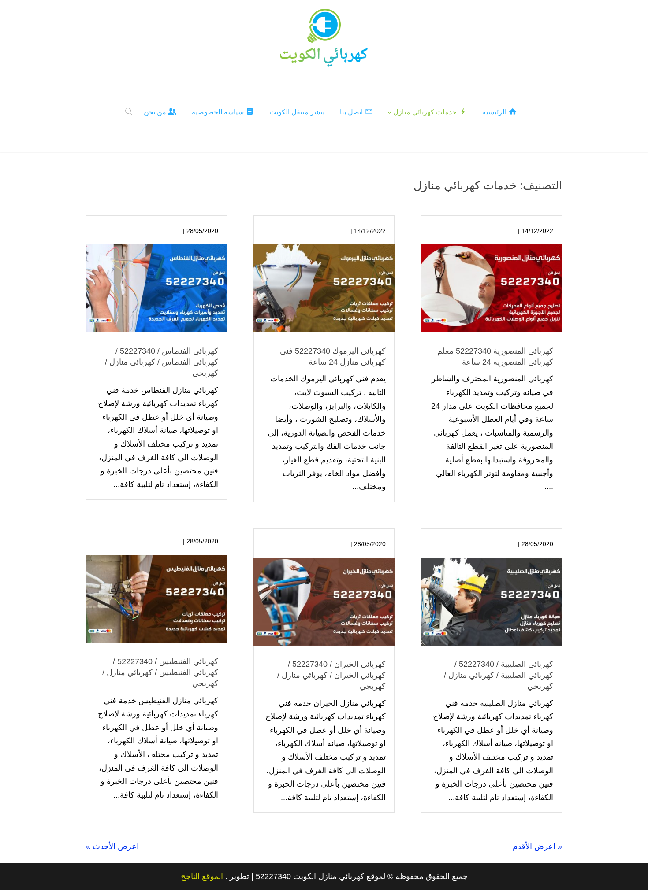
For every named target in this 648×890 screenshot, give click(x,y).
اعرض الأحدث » (112, 846)
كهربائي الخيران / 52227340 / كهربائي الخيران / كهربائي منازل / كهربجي (331, 675)
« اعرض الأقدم (537, 846)
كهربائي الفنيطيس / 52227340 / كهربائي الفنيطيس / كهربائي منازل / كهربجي (160, 672)
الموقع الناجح (202, 876)
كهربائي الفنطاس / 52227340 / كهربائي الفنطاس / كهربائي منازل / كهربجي (161, 362)
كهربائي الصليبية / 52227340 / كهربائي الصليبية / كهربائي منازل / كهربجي (498, 675)
